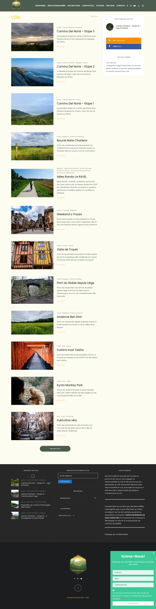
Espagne (79, 27)
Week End (73, 210)
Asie (63, 346)
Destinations (73, 5)
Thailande (69, 416)
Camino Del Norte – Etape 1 (75, 103)
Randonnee (40, 5)
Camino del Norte (68, 27)
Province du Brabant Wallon (81, 171)
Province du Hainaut (77, 137)
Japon (68, 346)
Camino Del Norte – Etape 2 (75, 66)
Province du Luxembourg (65, 173)
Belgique (65, 137)
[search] (95, 498)
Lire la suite (61, 46)
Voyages (100, 5)
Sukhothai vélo (67, 420)
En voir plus (55, 449)
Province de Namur (63, 171)
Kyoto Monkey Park (70, 385)
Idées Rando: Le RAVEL (72, 176)
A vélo (63, 416)
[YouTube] (134, 5)
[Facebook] (127, 5)
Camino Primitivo (32, 480)
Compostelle (88, 5)
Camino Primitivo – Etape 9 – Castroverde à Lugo (33, 495)
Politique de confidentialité (116, 534)
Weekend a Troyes (69, 214)
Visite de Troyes (67, 249)
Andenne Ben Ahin (69, 317)
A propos (120, 5)
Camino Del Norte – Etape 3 (75, 31)
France (85, 63)
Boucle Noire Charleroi (72, 140)
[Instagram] (131, 5)
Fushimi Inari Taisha (70, 350)
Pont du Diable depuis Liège (75, 283)
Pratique (110, 5)
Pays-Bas (29, 502)
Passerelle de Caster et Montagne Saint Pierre (35, 506)
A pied (59, 27)
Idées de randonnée (56, 5)
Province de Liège (85, 168)
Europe (64, 246)
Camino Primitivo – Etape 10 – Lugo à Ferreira (128, 27)
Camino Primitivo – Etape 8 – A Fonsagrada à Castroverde (34, 517)
